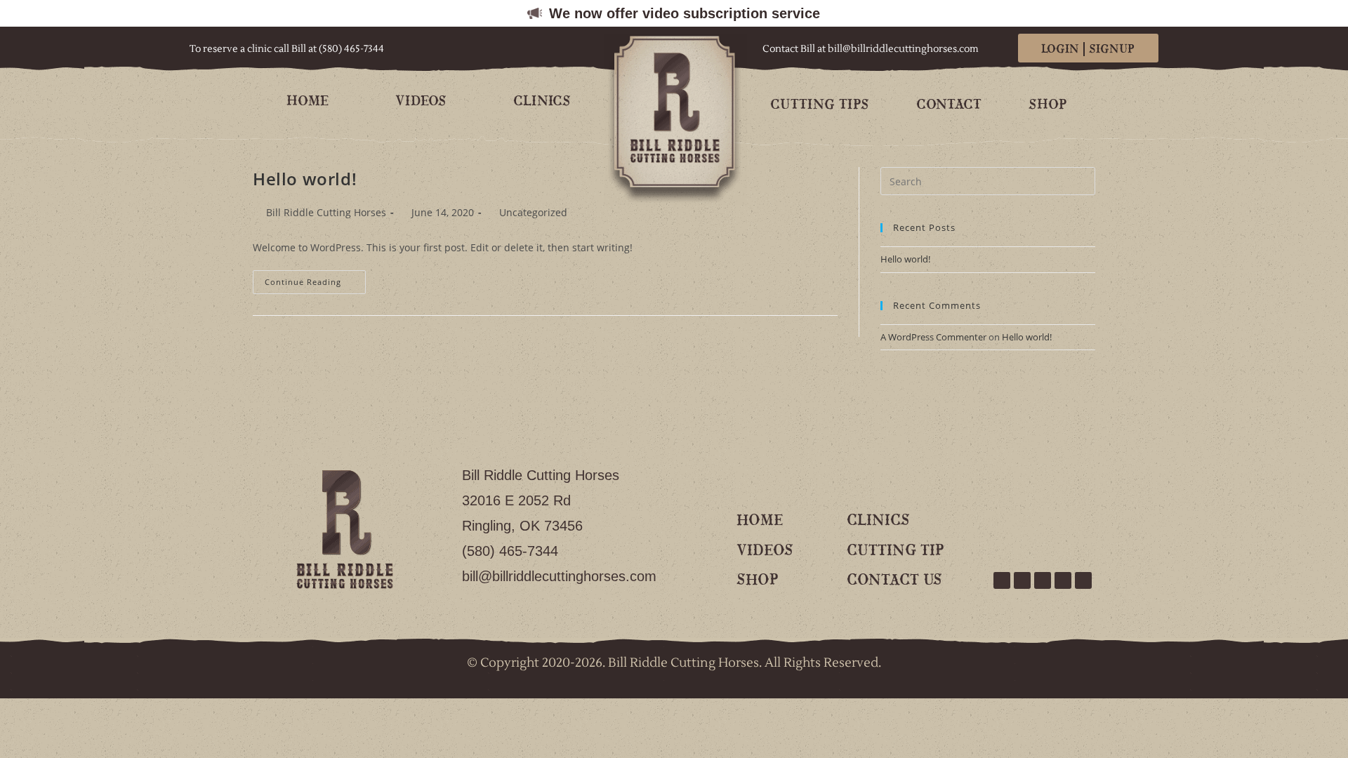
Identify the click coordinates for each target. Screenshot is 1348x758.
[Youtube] (1063, 580)
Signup (1112, 49)
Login (1060, 49)
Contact (949, 105)
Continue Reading (315, 278)
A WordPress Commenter (933, 337)
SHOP (1047, 105)
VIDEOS (421, 102)
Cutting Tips (819, 105)
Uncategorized (533, 212)
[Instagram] (1083, 580)
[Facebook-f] (1001, 580)
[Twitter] (1022, 580)
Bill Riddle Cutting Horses (326, 212)
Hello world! (305, 178)
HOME (307, 102)
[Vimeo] (1042, 580)
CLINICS (542, 102)
